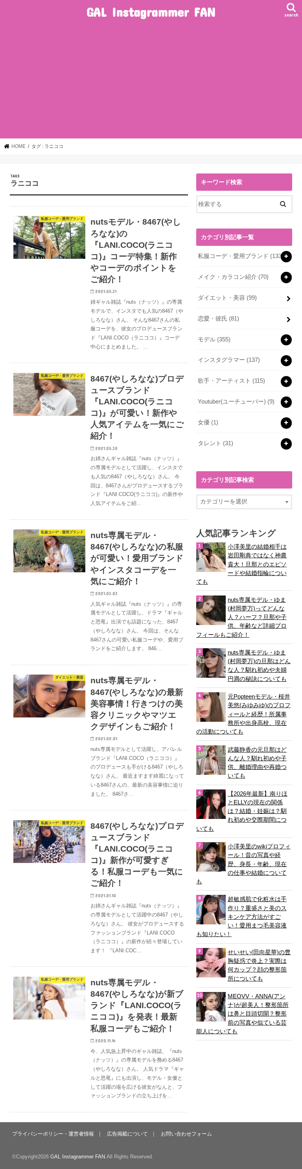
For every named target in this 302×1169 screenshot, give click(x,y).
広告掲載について (127, 1134)
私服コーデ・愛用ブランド (241, 256)
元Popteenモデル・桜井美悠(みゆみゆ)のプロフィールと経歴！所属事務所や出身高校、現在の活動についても (243, 714)
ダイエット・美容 (227, 298)
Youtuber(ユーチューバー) (236, 401)
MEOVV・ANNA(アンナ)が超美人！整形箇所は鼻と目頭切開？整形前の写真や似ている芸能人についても (242, 1013)
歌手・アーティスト (231, 381)
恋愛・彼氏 (218, 318)
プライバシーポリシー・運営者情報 (53, 1134)
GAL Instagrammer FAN (151, 11)
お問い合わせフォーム (186, 1134)
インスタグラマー (229, 360)
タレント (215, 443)
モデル (214, 339)
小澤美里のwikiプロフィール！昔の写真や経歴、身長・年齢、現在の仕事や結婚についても (243, 864)
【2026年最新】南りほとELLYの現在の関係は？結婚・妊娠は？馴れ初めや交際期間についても (241, 811)
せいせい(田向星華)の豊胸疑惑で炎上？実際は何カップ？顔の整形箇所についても (259, 965)
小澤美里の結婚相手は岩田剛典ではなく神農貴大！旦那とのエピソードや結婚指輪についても (241, 564)
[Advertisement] (151, 79)
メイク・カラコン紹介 (233, 277)
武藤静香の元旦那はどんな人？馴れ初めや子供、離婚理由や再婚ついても (257, 763)
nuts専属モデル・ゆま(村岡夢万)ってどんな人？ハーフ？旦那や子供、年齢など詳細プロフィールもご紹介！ (241, 617)
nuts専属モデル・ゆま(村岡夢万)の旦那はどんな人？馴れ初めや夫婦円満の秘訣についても (259, 665)
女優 (208, 422)
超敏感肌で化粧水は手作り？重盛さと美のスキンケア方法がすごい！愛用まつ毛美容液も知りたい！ (241, 916)
